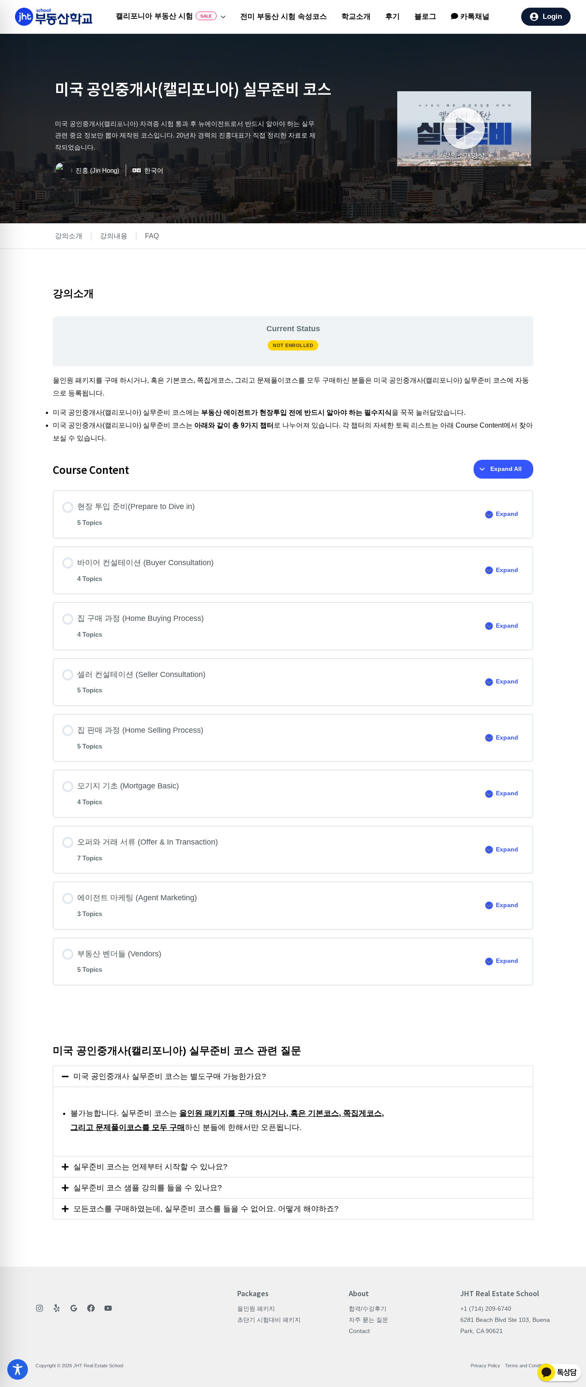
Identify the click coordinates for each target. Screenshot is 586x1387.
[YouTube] (108, 1308)
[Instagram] (39, 1308)
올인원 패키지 (256, 1308)
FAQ (152, 236)
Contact (359, 1330)
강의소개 (68, 236)
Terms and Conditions (527, 1365)
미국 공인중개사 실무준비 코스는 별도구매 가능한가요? (169, 1076)
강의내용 (113, 236)
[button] (221, 16)
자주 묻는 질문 (368, 1319)
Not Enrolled (293, 345)
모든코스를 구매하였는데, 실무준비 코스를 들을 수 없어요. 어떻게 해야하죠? (205, 1208)
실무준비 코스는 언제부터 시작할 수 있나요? (150, 1166)
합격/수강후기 (368, 1308)
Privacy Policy (485, 1365)
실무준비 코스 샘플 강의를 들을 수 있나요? (147, 1187)
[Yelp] (56, 1308)
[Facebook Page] (91, 1308)
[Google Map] (74, 1308)
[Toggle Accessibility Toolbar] (17, 1369)
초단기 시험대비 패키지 (269, 1319)
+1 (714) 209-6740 (485, 1308)
